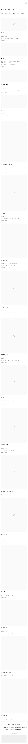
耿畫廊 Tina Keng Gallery (3, 3)
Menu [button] (26, 3)
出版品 (22, 13)
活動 (18, 13)
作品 (10, 13)
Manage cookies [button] (14, 733)
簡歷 (6, 13)
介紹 (2, 13)
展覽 (14, 13)
